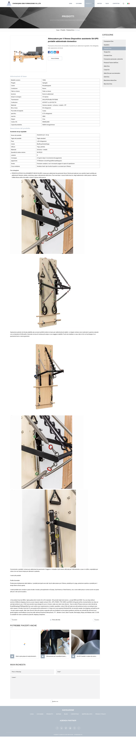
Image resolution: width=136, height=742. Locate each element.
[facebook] (57, 728)
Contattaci (116, 3)
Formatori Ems (108, 55)
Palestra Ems (70, 30)
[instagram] (74, 728)
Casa (70, 3)
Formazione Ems (108, 41)
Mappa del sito (87, 714)
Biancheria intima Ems (110, 80)
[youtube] (70, 728)
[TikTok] (78, 728)
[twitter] (65, 728)
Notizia (99, 3)
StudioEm (106, 45)
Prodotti (88, 3)
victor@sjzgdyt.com (78, 734)
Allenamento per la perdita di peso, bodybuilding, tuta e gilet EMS (56, 657)
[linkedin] (61, 728)
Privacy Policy (100, 714)
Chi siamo (79, 3)
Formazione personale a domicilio (113, 59)
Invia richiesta (55, 58)
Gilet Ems (106, 76)
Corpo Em (106, 69)
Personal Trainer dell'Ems (111, 62)
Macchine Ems (108, 84)
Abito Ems (107, 66)
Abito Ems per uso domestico (112, 73)
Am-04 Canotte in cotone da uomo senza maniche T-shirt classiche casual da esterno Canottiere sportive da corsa (87, 657)
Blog (107, 3)
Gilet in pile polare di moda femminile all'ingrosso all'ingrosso (26, 657)
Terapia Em (107, 52)
